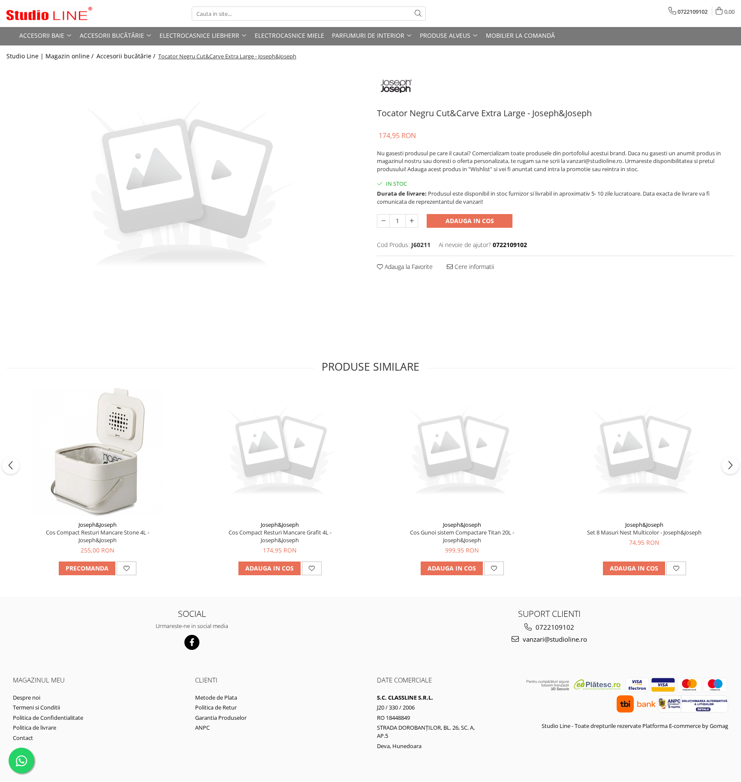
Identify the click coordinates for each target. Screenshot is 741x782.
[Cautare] (418, 13)
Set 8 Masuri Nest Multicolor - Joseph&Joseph (644, 532)
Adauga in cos (470, 221)
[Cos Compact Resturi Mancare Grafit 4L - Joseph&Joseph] (280, 452)
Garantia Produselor (221, 718)
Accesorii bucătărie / (126, 56)
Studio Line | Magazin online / (50, 56)
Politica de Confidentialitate (48, 718)
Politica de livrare (34, 727)
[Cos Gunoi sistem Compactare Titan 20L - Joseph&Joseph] (462, 452)
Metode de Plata (216, 697)
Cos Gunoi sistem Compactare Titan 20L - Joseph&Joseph (462, 536)
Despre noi (26, 697)
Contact (23, 738)
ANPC (202, 727)
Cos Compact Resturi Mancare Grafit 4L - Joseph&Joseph (280, 536)
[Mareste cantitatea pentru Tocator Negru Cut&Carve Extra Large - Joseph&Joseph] (411, 221)
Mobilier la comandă (520, 35)
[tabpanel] (185, 187)
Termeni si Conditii (36, 707)
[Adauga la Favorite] (126, 568)
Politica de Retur (216, 707)
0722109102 (554, 627)
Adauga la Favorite (408, 267)
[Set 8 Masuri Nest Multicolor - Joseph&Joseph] (644, 452)
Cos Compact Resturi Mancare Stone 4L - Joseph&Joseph (97, 536)
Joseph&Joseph (97, 524)
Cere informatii (473, 267)
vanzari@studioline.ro (554, 639)
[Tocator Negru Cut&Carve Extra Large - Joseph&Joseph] (185, 187)
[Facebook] (191, 642)
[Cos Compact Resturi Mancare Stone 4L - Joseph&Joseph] (97, 452)
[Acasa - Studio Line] (49, 14)
